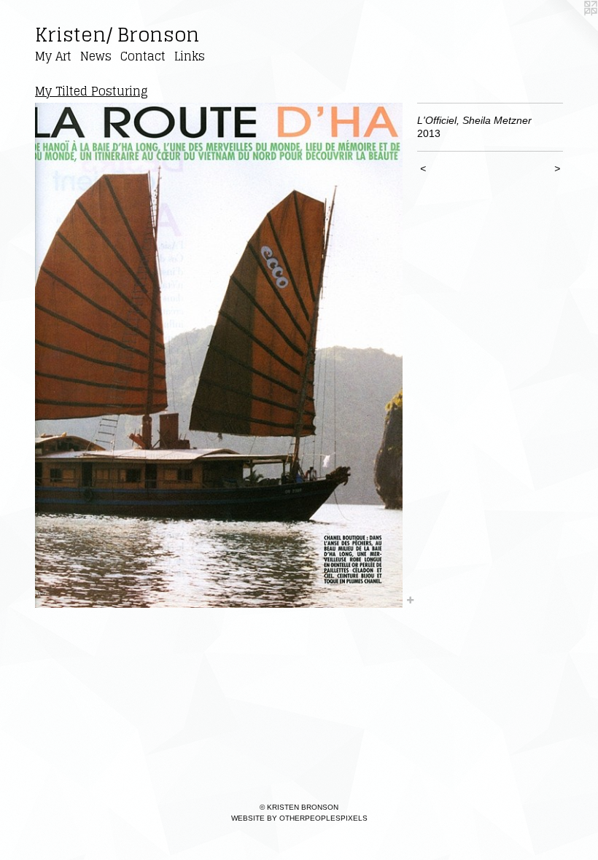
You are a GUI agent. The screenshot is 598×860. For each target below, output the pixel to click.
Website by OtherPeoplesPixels (299, 818)
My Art (53, 56)
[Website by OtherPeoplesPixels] (569, 29)
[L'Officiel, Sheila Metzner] (219, 356)
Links (189, 56)
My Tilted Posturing (91, 91)
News (96, 56)
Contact (143, 56)
